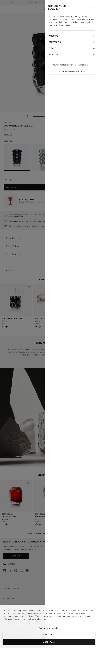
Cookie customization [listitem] (49, 628)
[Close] (93, 6)
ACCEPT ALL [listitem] (49, 642)
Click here (53, 19)
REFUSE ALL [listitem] (49, 634)
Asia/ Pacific (55, 42)
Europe (52, 48)
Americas (53, 36)
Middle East (54, 54)
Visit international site (72, 71)
